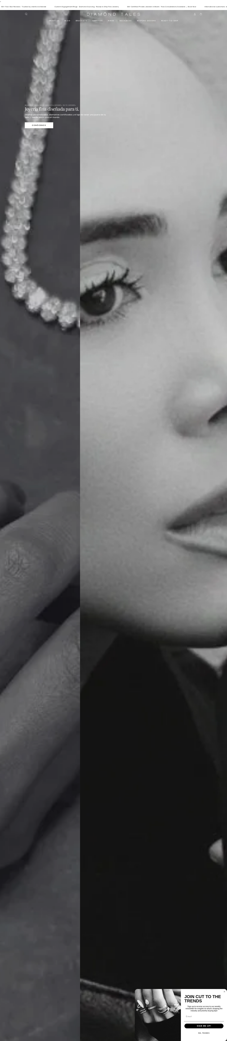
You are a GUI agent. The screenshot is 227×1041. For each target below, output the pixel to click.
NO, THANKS (204, 1033)
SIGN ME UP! (204, 1026)
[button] (26, 14)
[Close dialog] (224, 991)
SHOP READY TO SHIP (37, 126)
